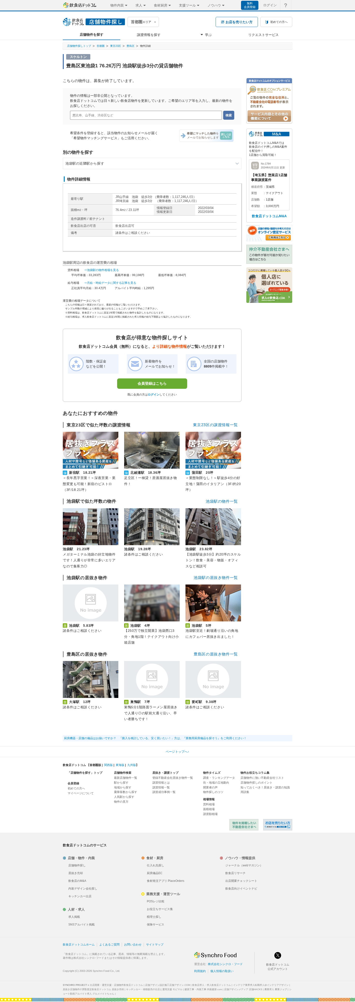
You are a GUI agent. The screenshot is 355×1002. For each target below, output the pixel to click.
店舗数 (255, 199)
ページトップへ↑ (177, 751)
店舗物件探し (77, 865)
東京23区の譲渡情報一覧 (215, 425)
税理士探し (154, 916)
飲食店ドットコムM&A (269, 216)
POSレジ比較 (155, 901)
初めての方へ (76, 788)
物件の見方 (121, 801)
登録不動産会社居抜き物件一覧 (172, 777)
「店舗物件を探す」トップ (85, 772)
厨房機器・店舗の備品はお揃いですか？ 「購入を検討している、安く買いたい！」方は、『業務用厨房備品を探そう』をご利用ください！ (155, 738)
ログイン (270, 5)
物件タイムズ (211, 772)
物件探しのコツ (213, 792)
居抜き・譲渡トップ (165, 772)
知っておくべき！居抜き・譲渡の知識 (265, 787)
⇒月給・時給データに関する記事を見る (110, 283)
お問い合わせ (133, 944)
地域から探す (122, 787)
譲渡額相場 (210, 814)
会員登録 (73, 783)
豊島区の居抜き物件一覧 (216, 654)
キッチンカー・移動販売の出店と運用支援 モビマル (154, 989)
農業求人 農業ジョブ (275, 989)
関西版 (108, 765)
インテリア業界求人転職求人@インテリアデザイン (261, 985)
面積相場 (209, 809)
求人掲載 (74, 916)
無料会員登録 (250, 5)
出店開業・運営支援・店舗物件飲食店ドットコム (116, 985)
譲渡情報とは (161, 782)
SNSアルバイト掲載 (81, 924)
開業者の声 (210, 787)
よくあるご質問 (109, 944)
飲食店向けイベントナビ (241, 888)
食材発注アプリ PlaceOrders (165, 881)
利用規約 (200, 971)
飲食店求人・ (211, 985)
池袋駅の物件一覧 (222, 501)
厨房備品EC (155, 873)
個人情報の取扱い (222, 971)
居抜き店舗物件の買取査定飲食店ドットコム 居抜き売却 (93, 989)
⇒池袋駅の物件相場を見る (101, 270)
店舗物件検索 (122, 772)
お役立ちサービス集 (160, 909)
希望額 (255, 206)
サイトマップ (154, 944)
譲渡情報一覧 (161, 787)
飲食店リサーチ (235, 873)
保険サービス (155, 924)
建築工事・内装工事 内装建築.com (203, 989)
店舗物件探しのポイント (256, 782)
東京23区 (115, 45)
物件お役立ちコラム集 (255, 772)
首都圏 (101, 45)
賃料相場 (209, 804)
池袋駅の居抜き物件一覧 (216, 578)
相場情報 (209, 799)
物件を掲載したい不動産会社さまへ (243, 824)
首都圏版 (95, 765)
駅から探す (121, 782)
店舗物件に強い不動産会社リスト (262, 777)
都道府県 (257, 186)
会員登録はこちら (152, 383)
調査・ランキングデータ (219, 777)
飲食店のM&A (77, 881)
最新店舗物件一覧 (125, 777)
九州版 (131, 765)
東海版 (120, 765)
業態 (254, 193)
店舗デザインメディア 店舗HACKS (243, 989)
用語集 (245, 792)
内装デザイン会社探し (82, 888)
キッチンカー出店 (80, 896)
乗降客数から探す (125, 792)
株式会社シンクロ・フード (225, 964)
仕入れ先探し (155, 865)
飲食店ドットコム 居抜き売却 (277, 824)
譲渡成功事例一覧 (164, 792)
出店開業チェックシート (241, 881)
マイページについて (81, 793)
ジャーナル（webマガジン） (244, 865)
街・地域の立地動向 (216, 782)
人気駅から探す (124, 797)
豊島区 (131, 45)
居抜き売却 (75, 873)
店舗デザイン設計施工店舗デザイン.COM (167, 985)
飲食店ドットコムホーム (79, 944)
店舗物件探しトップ (79, 45)
